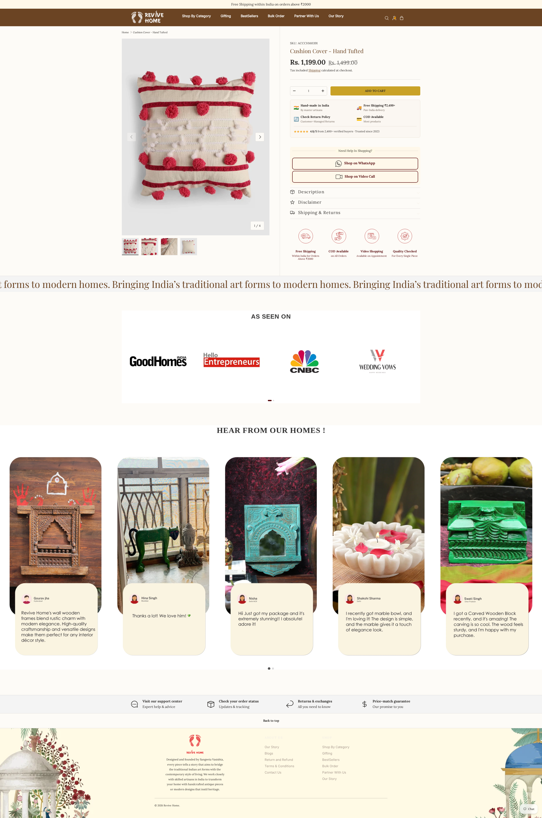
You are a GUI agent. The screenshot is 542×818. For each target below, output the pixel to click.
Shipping (314, 70)
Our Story (272, 747)
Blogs (269, 753)
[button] (401, 18)
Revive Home (171, 805)
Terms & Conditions (279, 766)
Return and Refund (279, 760)
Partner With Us (334, 772)
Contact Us (273, 772)
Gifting (327, 753)
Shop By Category (335, 747)
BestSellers (331, 760)
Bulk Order (330, 766)
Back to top (271, 721)
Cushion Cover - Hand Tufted (150, 32)
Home (125, 32)
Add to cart (375, 91)
